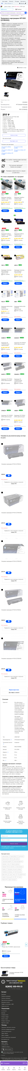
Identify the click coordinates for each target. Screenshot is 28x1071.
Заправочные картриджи (7, 871)
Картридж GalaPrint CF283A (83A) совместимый (19, 198)
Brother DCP (4, 879)
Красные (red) (5, 858)
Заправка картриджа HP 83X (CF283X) (11, 610)
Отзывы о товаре (4, 1016)
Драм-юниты (5, 874)
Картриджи (3, 994)
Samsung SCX (10, 877)
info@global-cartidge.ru (5, 1046)
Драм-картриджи (12, 879)
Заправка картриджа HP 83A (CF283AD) (11, 512)
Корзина (21, 9)
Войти (25, 1069)
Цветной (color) (5, 856)
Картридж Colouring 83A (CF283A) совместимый (19, 271)
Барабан (4, 869)
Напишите (21, 981)
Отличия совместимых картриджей (8, 1037)
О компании (4, 1010)
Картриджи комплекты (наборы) (14, 869)
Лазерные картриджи (5, 996)
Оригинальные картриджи (7, 1000)
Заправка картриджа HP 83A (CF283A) (11, 464)
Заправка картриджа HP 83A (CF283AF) (11, 561)
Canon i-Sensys (13, 874)
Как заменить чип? (5, 1039)
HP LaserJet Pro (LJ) (21, 874)
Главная (3, 1069)
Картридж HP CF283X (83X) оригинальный (6, 379)
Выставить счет (14, 141)
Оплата (11, 1)
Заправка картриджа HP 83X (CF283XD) (16, 973)
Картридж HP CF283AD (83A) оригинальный (5, 344)
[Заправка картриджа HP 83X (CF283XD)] (14, 80)
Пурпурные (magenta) (6, 861)
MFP (15, 877)
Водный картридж (15, 864)
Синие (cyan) (20, 856)
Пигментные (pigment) (17, 861)
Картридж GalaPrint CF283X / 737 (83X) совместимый (6, 198)
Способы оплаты (4, 1014)
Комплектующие (18, 871)
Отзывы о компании (5, 1020)
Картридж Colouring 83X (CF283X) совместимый (6, 271)
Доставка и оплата (14, 692)
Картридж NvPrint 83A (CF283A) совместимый (6, 307)
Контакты (23, 1)
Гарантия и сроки (5, 1022)
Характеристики (14, 689)
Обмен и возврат (5, 1035)
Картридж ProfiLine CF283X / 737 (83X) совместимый (6, 235)
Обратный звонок (8, 1049)
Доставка (4, 1)
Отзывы (17, 1)
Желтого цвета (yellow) (14, 858)
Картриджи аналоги (5, 1002)
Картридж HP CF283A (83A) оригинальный (19, 416)
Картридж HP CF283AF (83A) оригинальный (20, 343)
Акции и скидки (4, 1018)
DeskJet (3, 877)
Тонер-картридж (19, 866)
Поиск (19, 1069)
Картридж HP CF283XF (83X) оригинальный (7, 416)
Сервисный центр (5, 1006)
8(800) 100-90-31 (14, 986)
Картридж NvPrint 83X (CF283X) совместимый (19, 307)
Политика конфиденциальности (8, 1029)
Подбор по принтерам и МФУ (7, 1004)
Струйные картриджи (5, 998)
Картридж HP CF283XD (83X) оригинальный (18, 380)
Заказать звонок (14, 843)
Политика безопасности (6, 1031)
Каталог (8, 1069)
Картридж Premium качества (8, 866)
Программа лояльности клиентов (8, 1027)
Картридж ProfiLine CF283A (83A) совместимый (19, 235)
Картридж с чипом (6, 864)
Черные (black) (13, 856)
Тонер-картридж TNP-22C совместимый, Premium (13, 947)
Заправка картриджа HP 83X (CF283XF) (11, 658)
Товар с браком (4, 1033)
